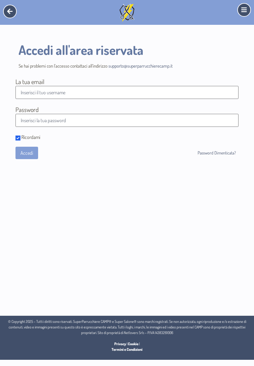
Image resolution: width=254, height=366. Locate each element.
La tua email (29, 82)
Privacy (120, 343)
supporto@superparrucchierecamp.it (140, 66)
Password (27, 109)
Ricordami (30, 137)
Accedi (26, 153)
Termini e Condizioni (127, 349)
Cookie (133, 343)
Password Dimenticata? (217, 152)
